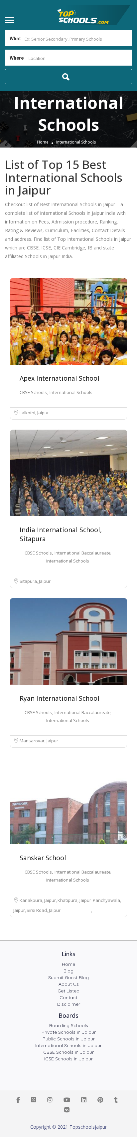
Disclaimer (68, 1004)
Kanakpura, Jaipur (38, 900)
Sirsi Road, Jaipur (44, 910)
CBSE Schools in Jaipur (68, 1052)
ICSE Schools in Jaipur (68, 1059)
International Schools (71, 392)
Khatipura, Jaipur (75, 900)
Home (43, 142)
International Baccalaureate (83, 553)
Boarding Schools (68, 1025)
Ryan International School (59, 698)
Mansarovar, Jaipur (39, 741)
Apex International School (59, 378)
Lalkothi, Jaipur (34, 413)
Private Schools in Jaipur (69, 1032)
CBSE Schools (34, 392)
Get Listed (68, 991)
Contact (68, 997)
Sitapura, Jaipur (35, 581)
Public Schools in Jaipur (69, 1039)
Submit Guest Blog (68, 977)
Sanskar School (43, 858)
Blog (68, 971)
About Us (69, 984)
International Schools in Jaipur (68, 1045)
